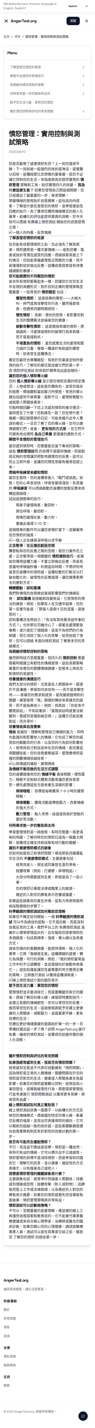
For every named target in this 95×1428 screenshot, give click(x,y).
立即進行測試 (34, 975)
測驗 (73, 21)
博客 (17, 37)
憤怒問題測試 (41, 1094)
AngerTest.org (67, 1029)
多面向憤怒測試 (46, 641)
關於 (7, 1310)
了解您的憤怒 (23, 1237)
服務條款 (10, 1365)
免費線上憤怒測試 (41, 222)
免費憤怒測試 (69, 927)
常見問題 (10, 1318)
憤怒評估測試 (23, 370)
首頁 (7, 37)
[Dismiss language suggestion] (86, 6)
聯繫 (7, 1385)
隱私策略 (10, 1356)
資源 (7, 1336)
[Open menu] (86, 21)
